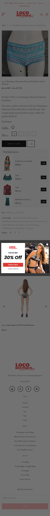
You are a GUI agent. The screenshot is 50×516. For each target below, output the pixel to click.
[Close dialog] (47, 244)
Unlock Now (13, 265)
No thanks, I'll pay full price (13, 268)
